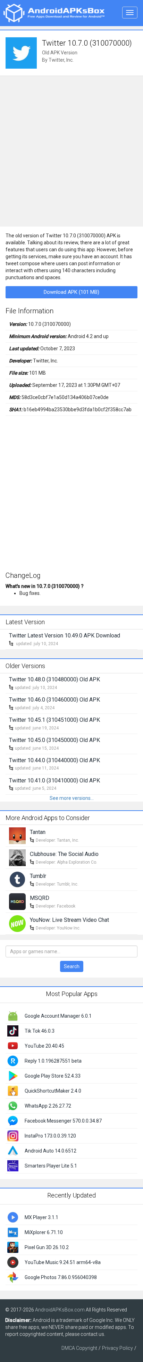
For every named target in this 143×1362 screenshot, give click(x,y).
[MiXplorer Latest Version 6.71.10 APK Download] (12, 1232)
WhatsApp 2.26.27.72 (48, 1106)
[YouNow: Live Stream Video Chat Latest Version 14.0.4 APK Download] (17, 923)
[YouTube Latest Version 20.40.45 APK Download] (12, 1045)
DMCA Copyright (79, 1348)
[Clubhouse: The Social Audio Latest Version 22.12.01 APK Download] (17, 857)
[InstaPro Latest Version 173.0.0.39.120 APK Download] (12, 1135)
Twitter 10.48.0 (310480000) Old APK (54, 679)
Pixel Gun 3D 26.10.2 (47, 1247)
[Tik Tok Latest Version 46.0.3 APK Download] (12, 1030)
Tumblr (38, 876)
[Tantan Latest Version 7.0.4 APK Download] (17, 835)
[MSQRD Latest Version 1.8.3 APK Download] (17, 901)
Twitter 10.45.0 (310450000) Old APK (54, 740)
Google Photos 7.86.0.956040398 (61, 1277)
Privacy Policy (117, 1348)
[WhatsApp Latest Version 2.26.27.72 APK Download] (12, 1105)
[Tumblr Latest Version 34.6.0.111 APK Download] (17, 879)
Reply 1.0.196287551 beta (53, 1061)
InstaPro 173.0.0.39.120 (50, 1136)
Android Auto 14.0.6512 (50, 1151)
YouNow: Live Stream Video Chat (69, 920)
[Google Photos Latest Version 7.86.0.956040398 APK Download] (12, 1277)
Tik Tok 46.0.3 (39, 1031)
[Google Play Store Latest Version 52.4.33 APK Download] (12, 1075)
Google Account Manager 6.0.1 (58, 1016)
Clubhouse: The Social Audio (64, 854)
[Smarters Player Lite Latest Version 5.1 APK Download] (12, 1165)
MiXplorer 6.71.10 (44, 1232)
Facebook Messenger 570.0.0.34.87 (63, 1121)
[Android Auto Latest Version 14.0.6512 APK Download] (12, 1150)
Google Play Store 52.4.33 (53, 1076)
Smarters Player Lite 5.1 (51, 1166)
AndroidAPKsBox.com (60, 1310)
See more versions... (72, 798)
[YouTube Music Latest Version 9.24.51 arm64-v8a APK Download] (12, 1262)
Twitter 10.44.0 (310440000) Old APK (54, 760)
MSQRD (39, 898)
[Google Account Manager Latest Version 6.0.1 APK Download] (12, 1015)
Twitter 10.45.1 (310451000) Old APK (54, 720)
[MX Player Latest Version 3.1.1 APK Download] (12, 1217)
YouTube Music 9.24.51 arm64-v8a (63, 1262)
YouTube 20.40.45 (44, 1046)
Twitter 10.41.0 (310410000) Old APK (54, 780)
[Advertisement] (71, 151)
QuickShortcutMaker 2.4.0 (53, 1091)
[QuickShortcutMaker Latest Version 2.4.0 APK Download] (12, 1090)
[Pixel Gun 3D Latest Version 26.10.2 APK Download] (12, 1247)
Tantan (37, 832)
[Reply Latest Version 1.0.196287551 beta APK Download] (12, 1060)
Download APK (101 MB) (71, 292)
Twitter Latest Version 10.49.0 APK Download (64, 635)
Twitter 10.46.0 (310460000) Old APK (54, 699)
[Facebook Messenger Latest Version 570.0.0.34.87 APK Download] (12, 1120)
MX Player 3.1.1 (41, 1217)
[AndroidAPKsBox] (53, 12)
